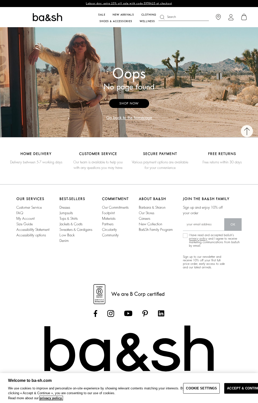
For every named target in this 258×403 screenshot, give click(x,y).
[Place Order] (244, 17)
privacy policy (198, 238)
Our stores (146, 213)
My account (25, 218)
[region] (129, 388)
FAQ (19, 213)
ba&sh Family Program (156, 229)
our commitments (115, 207)
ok (233, 224)
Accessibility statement (32, 229)
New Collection (150, 224)
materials (108, 218)
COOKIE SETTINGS (201, 388)
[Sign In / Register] (231, 17)
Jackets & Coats (70, 224)
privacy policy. (51, 398)
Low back (67, 235)
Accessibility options (31, 235)
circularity (109, 229)
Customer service (29, 207)
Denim (64, 240)
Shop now (129, 103)
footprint (108, 213)
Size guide (24, 224)
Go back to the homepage (129, 118)
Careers (144, 218)
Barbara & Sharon (152, 207)
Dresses (64, 207)
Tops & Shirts (68, 218)
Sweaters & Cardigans (75, 229)
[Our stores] (218, 17)
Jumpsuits (66, 213)
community (110, 235)
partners (107, 224)
